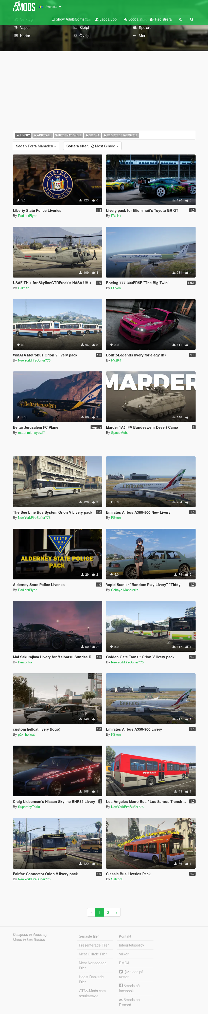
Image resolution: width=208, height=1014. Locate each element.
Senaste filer (89, 936)
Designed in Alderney (30, 934)
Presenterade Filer (94, 945)
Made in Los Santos (29, 939)
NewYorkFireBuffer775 (34, 360)
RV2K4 (116, 215)
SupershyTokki (29, 806)
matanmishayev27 (31, 432)
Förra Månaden (35, 145)
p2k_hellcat (26, 734)
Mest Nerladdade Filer (93, 965)
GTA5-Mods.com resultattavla (92, 993)
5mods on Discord (129, 1002)
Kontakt (125, 936)
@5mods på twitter (131, 974)
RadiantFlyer (27, 215)
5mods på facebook (129, 988)
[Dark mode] (181, 19)
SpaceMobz (120, 432)
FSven (116, 287)
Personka (25, 662)
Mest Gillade (91, 145)
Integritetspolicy (131, 945)
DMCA (124, 962)
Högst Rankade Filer (91, 979)
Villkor (124, 953)
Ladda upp (107, 19)
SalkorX (117, 878)
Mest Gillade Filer (93, 953)
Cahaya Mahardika (124, 589)
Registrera (163, 19)
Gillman (23, 287)
